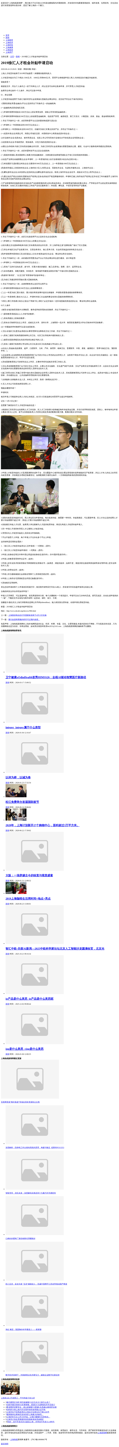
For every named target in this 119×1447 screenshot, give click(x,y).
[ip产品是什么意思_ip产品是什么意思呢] (35, 993)
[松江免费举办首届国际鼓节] (16, 797)
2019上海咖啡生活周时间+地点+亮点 (28, 898)
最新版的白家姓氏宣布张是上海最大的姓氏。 (25, 1414)
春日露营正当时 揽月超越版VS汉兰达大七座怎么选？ (28, 1402)
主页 (12, 57)
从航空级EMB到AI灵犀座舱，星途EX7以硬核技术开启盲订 (31, 1405)
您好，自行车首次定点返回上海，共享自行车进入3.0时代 (30, 1422)
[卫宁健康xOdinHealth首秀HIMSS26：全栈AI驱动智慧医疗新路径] (35, 672)
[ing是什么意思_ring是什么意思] (35, 1044)
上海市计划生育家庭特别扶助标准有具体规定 (25, 1419)
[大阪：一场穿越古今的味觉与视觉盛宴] (35, 870)
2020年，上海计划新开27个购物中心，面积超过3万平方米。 (42, 825)
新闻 (7, 38)
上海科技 (9, 45)
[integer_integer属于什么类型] (35, 722)
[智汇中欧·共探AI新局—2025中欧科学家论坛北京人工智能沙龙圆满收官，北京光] (35, 943)
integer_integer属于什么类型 (23, 727)
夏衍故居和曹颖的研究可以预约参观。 (24, 620)
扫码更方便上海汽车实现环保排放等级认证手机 (26, 1410)
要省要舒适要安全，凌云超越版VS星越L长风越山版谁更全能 (32, 1407)
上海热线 (14, 1440)
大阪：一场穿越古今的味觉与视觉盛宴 (29, 875)
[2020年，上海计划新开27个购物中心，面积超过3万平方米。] (16, 820)
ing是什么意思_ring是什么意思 (25, 1048)
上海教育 (9, 40)
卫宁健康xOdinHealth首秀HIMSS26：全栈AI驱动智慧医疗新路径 (46, 677)
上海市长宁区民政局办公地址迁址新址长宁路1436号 (28, 1412)
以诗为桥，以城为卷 (18, 777)
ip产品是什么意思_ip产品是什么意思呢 (29, 998)
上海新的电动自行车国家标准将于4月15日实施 (27, 615)
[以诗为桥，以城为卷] (35, 772)
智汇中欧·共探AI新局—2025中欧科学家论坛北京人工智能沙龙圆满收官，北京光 (55, 948)
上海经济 (9, 43)
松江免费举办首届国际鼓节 (22, 801)
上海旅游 (9, 50)
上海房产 (9, 52)
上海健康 (9, 47)
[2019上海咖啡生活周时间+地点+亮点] (16, 893)
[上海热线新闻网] (30, 31)
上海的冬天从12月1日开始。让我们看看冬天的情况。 (28, 1417)
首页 (7, 35)
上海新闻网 (102, 1433)
